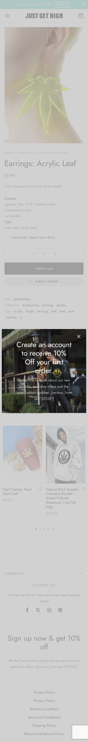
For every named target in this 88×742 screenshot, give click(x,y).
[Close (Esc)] (79, 336)
